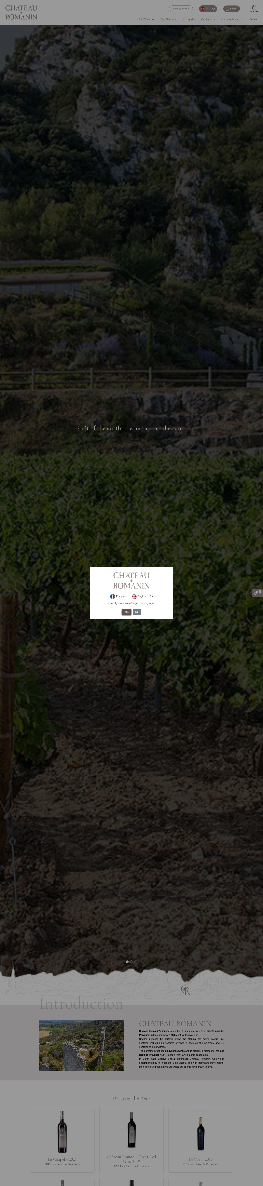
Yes (126, 612)
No (137, 612)
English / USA (145, 596)
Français (121, 596)
